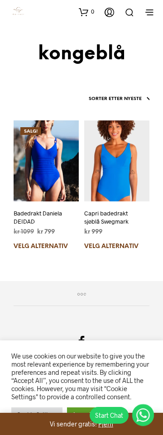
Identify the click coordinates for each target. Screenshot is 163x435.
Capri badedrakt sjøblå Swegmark (106, 217)
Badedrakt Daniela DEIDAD (38, 217)
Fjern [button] (105, 424)
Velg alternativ (41, 246)
